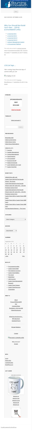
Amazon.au (16, 404)
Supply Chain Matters (13, 273)
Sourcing (9, 150)
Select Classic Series (10, 142)
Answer (16, 344)
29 (8, 254)
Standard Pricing (16, 321)
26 (20, 252)
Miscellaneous (8, 82)
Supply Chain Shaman (14, 285)
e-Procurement (11, 158)
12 (20, 248)
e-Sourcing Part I (12, 34)
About (16, 300)
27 (23, 252)
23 (11, 252)
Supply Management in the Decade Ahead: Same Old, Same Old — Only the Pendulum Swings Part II (15, 185)
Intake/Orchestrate (12, 162)
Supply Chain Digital (13, 268)
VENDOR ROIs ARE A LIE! (11, 177)
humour (19, 80)
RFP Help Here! (16, 318)
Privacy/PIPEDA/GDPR (16, 302)
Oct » (23, 256)
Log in (6, 358)
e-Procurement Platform (14, 44)
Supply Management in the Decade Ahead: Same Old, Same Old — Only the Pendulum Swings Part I (15, 192)
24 (14, 252)
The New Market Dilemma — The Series (15, 208)
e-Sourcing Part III (12, 38)
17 (14, 250)
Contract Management (13, 154)
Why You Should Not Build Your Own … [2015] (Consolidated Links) (14, 27)
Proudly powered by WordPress (8, 427)
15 (8, 250)
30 (11, 254)
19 (20, 250)
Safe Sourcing (12, 279)
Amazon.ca (16, 396)
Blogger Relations (16, 327)
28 (5, 254)
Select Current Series (10, 140)
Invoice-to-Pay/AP (11, 160)
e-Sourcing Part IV (12, 40)
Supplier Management (13, 152)
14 (5, 250)
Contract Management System (15, 42)
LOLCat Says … (10, 65)
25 (16, 252)
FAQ (16, 304)
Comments (9, 362)
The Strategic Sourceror (14, 270)
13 (23, 248)
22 (8, 252)
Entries (8, 360)
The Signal (11, 275)
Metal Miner (11, 277)
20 (23, 250)
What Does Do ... (16, 316)
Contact (16, 333)
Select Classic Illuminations (12, 144)
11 (16, 248)
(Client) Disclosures (16, 310)
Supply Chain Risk (11, 167)
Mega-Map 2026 (9, 137)
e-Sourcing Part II (12, 36)
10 (14, 248)
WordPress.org (9, 364)
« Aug (6, 256)
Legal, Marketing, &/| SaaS (14, 165)
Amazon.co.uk (16, 400)
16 (11, 250)
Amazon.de (16, 402)
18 (16, 250)
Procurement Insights (13, 266)
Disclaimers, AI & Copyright (16, 308)
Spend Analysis (11, 156)
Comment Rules (16, 306)
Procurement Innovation (13, 50)
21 (5, 252)
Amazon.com (16, 398)
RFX (21, 50)
